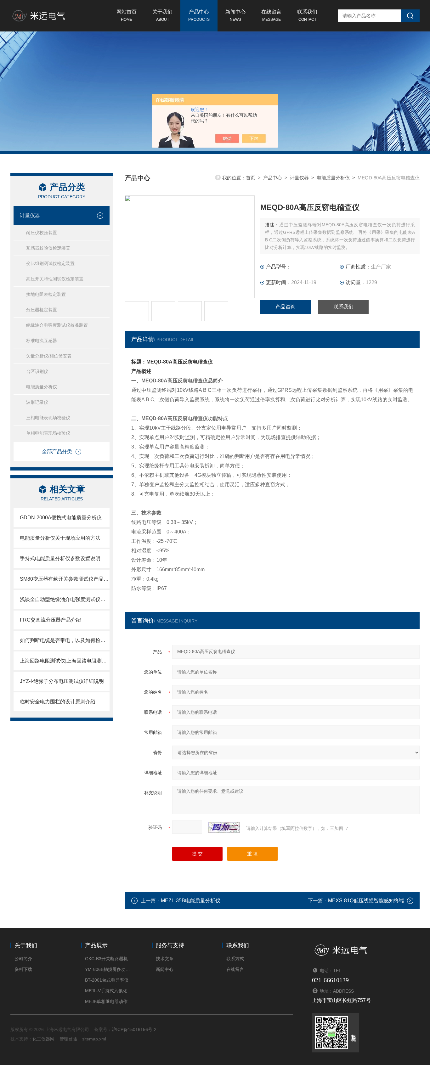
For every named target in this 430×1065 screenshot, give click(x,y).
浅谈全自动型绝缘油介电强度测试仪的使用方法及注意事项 (65, 599)
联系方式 (235, 958)
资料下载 (23, 969)
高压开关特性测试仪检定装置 (54, 278)
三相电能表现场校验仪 (48, 417)
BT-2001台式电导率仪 (106, 980)
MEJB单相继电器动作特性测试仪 (109, 1001)
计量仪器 (30, 215)
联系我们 (307, 15)
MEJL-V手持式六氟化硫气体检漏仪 (109, 990)
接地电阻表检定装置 (46, 294)
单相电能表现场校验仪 (48, 433)
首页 (250, 177)
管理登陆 (68, 1038)
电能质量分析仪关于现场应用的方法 (60, 538)
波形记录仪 (37, 402)
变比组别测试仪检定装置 (50, 263)
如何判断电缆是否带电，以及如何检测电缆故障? (65, 640)
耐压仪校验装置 (41, 232)
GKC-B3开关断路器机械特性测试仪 (109, 958)
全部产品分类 (57, 451)
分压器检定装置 (41, 309)
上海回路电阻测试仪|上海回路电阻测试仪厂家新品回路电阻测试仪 (65, 660)
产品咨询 (285, 306)
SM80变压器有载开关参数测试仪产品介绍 (65, 579)
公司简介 (23, 958)
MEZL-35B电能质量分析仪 (190, 900)
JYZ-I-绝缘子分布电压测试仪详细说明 (62, 681)
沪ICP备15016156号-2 (134, 1029)
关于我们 (162, 15)
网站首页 (126, 15)
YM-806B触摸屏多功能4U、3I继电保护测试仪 (109, 969)
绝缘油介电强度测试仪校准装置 (57, 325)
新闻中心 (235, 15)
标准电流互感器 (41, 340)
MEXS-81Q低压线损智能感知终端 (366, 900)
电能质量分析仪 (41, 386)
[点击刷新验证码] (224, 827)
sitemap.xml (94, 1038)
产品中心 (199, 15)
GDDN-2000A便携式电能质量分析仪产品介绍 (65, 517)
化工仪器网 (43, 1038)
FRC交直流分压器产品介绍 (50, 620)
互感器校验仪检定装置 (48, 248)
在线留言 (271, 15)
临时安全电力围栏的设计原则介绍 (57, 701)
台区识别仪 (37, 371)
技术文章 (164, 958)
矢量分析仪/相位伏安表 (48, 355)
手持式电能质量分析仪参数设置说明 (60, 558)
